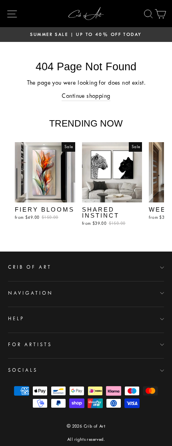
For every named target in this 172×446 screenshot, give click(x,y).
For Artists (30, 344)
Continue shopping (86, 95)
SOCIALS (23, 370)
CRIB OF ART (30, 267)
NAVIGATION (30, 293)
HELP (16, 318)
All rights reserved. (86, 439)
